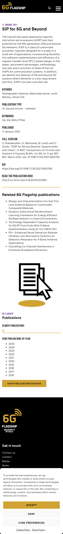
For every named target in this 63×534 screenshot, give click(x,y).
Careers (7, 456)
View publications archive (24, 383)
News (5, 465)
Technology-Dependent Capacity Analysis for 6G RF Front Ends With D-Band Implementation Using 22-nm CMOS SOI (34, 226)
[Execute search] (3, 331)
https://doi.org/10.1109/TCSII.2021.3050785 (27, 168)
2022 (11, 354)
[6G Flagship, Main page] (13, 5)
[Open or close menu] (57, 8)
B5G (14, 120)
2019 (11, 364)
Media (6, 461)
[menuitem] (30, 453)
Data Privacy (38, 530)
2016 (11, 375)
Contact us (8, 452)
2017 (11, 371)
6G (8, 120)
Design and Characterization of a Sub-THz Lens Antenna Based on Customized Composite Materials (34, 205)
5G (3, 120)
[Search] (49, 8)
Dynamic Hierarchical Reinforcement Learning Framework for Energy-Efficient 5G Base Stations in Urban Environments (33, 215)
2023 (11, 350)
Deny (31, 514)
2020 (11, 361)
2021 (11, 357)
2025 (11, 343)
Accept (31, 505)
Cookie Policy (23, 530)
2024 (12, 347)
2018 (11, 368)
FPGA (21, 120)
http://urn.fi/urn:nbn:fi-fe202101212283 (24, 180)
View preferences (31, 522)
